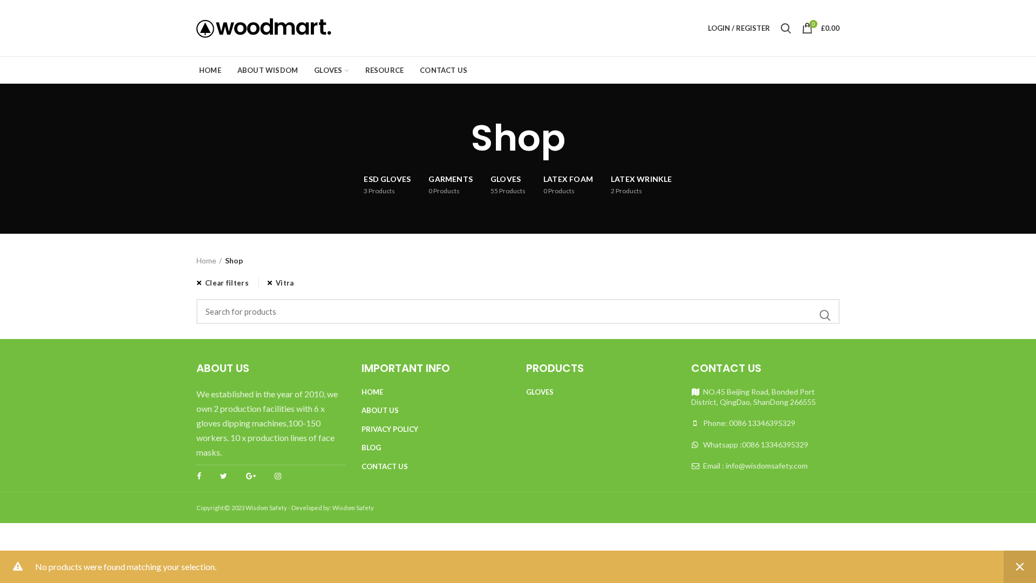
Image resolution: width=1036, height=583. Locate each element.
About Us (380, 410)
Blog (371, 447)
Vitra (285, 283)
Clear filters (227, 283)
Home (206, 260)
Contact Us (385, 466)
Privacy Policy (390, 429)
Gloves (540, 392)
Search (825, 315)
